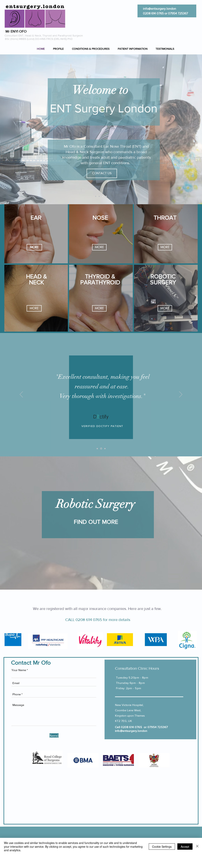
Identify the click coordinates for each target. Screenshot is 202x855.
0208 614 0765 (153, 13)
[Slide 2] (99, 196)
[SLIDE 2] (101, 448)
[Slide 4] (106, 196)
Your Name (18, 670)
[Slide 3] (102, 196)
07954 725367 (178, 13)
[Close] (197, 846)
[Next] (180, 129)
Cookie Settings (162, 846)
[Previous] (22, 129)
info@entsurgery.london (159, 8)
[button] (92, 48)
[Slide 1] (95, 196)
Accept (185, 846)
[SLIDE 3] (105, 448)
